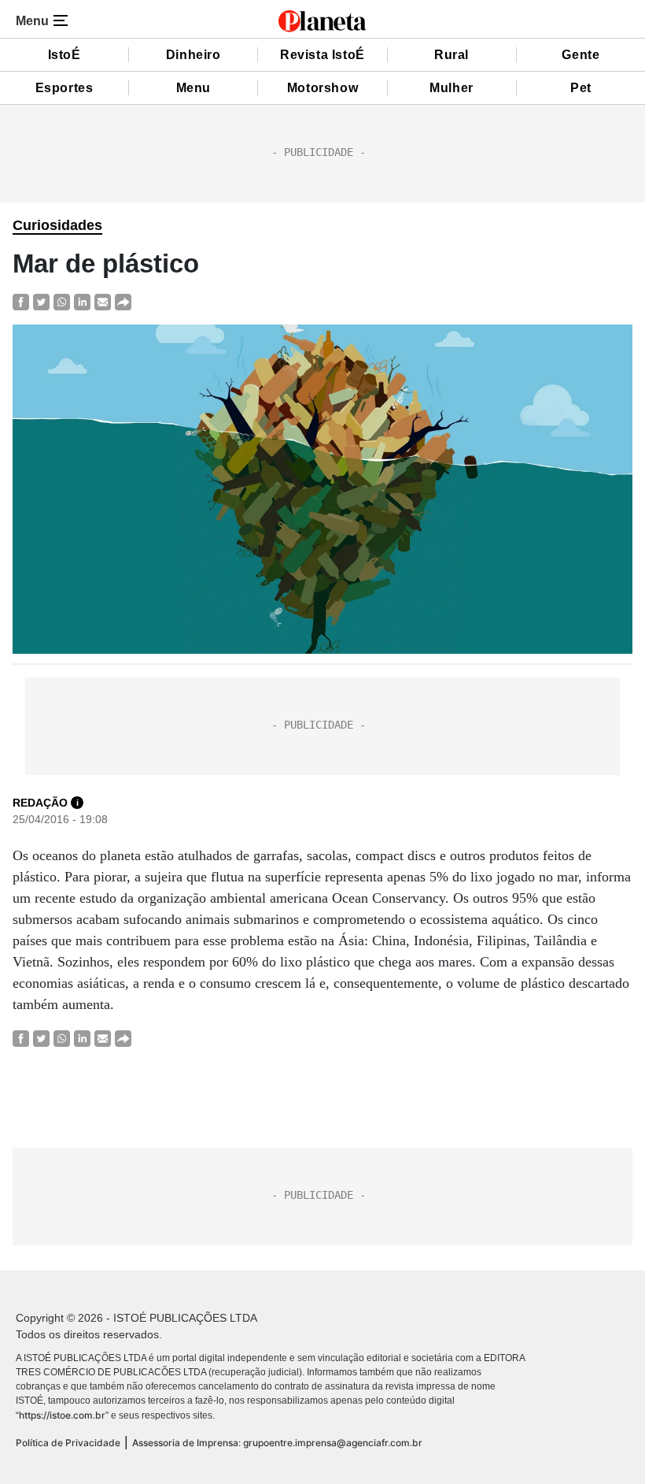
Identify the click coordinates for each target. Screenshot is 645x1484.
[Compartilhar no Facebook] (21, 302)
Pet (581, 88)
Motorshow (322, 88)
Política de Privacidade (68, 1443)
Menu (193, 88)
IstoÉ (64, 54)
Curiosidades (57, 225)
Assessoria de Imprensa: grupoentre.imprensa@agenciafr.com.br (277, 1443)
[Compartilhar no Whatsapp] (61, 302)
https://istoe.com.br (62, 1415)
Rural (451, 54)
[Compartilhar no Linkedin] (82, 302)
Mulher (451, 88)
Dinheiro (193, 54)
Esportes (64, 88)
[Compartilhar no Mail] (102, 302)
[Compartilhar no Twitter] (41, 302)
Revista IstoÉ (322, 54)
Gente (580, 54)
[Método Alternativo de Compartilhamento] (123, 302)
